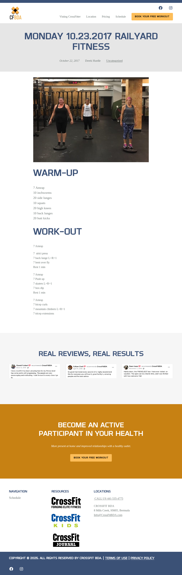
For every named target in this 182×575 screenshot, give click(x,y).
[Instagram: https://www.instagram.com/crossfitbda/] (170, 8)
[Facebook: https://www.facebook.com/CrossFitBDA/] (160, 8)
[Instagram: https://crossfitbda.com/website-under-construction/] (21, 569)
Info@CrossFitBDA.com (108, 515)
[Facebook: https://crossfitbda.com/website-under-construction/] (11, 569)
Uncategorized (114, 60)
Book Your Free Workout (91, 458)
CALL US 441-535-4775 (108, 498)
